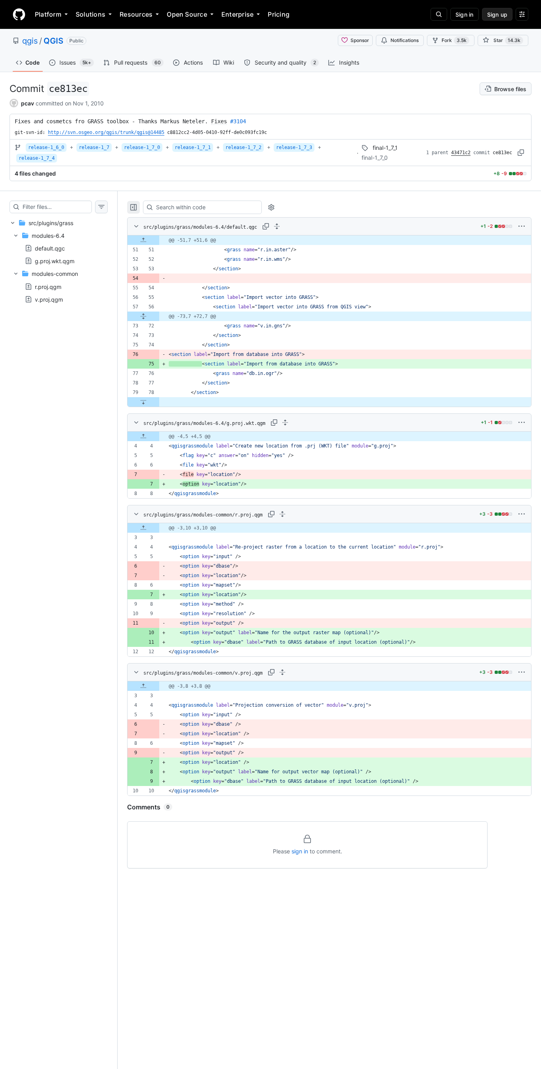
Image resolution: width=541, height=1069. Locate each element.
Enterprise (237, 14)
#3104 (238, 121)
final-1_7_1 (385, 147)
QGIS (53, 41)
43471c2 (461, 152)
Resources (136, 14)
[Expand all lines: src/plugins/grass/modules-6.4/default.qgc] (276, 226)
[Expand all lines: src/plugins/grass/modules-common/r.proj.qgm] (282, 514)
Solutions (90, 14)
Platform (48, 14)
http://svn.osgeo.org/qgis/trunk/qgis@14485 (106, 132)
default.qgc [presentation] (50, 248)
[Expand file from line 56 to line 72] (143, 316)
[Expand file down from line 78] (143, 402)
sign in (299, 851)
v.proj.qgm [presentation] (49, 299)
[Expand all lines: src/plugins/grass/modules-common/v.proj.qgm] (282, 672)
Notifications (405, 40)
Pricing (279, 14)
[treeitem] (59, 261)
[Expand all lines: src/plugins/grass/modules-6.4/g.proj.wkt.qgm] (285, 422)
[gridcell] (329, 240)
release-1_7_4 (37, 158)
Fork (454, 40)
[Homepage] (19, 14)
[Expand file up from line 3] (143, 528)
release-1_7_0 (142, 147)
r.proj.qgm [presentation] (48, 286)
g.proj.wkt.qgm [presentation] (54, 261)
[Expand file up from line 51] (143, 240)
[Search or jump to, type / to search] (439, 14)
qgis (30, 41)
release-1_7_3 (294, 147)
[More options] (521, 226)
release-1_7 (94, 147)
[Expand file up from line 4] (143, 436)
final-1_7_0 (375, 157)
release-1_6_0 (46, 147)
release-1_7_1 (193, 147)
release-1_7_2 (243, 147)
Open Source (187, 14)
